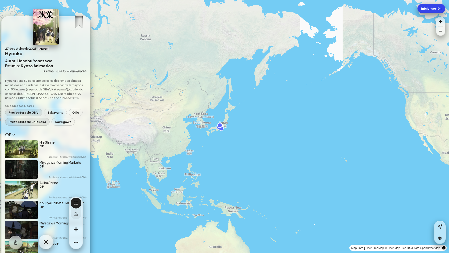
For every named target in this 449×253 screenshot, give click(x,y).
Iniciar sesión (431, 8)
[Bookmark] (78, 21)
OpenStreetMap (430, 248)
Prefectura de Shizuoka (27, 122)
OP (8, 134)
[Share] (15, 242)
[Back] (46, 242)
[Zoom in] (440, 21)
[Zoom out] (440, 31)
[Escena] (76, 203)
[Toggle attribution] (444, 248)
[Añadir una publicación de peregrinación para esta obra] (76, 229)
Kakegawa (63, 122)
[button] (440, 238)
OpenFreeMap (375, 248)
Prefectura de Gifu (24, 112)
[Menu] (76, 242)
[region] (224, 126)
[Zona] (76, 213)
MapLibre (357, 248)
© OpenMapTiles (395, 248)
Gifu (75, 112)
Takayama (55, 112)
